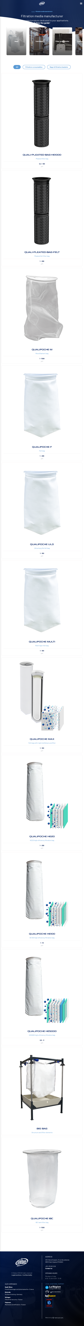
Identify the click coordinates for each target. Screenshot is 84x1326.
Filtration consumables (34, 67)
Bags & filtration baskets (59, 67)
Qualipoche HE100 (42, 934)
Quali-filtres (8, 1287)
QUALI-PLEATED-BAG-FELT (42, 252)
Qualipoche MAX (42, 739)
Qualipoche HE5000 (42, 1031)
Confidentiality (27, 1275)
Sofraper (7, 1297)
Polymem (8, 1302)
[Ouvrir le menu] (81, 3)
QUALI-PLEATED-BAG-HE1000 (42, 155)
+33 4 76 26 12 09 (50, 1266)
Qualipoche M (42, 349)
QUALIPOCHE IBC (42, 1218)
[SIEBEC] (42, 3)
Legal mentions (17, 1275)
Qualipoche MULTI (42, 641)
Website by (48, 1317)
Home (33, 11)
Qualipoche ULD (42, 544)
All (17, 67)
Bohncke (8, 1292)
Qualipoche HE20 (42, 836)
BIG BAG (42, 1128)
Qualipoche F (42, 447)
